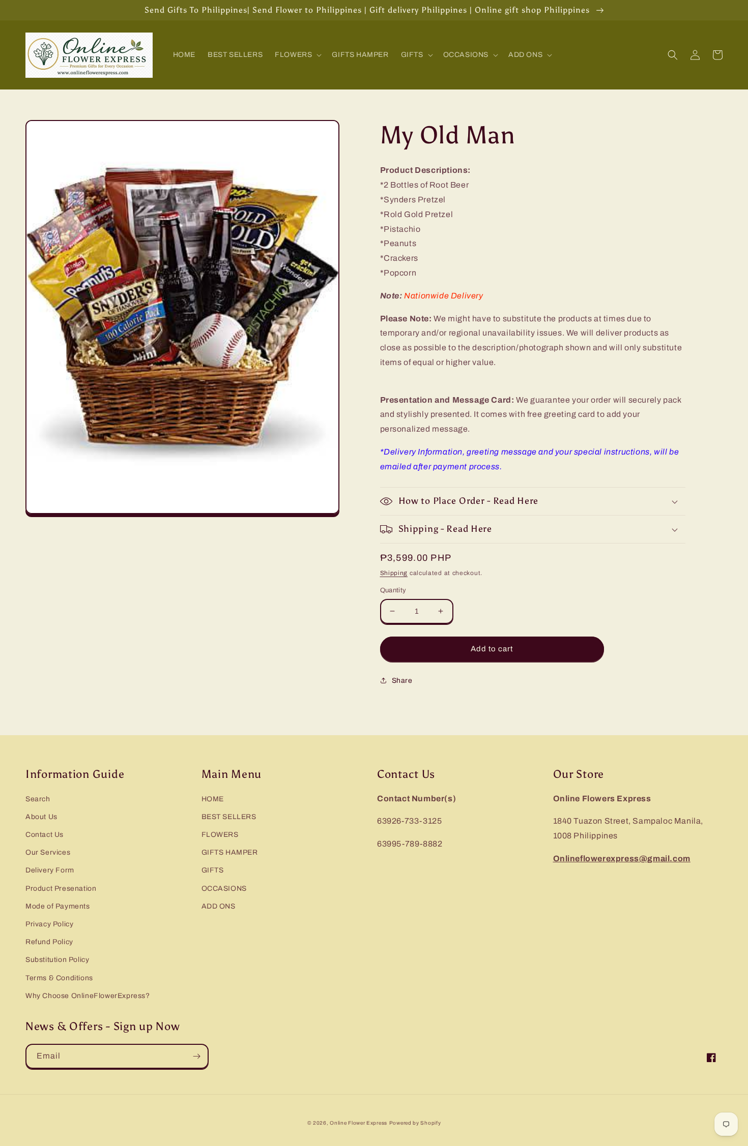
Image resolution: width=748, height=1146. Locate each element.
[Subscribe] (196, 1056)
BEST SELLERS (229, 817)
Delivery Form (49, 870)
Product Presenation (60, 888)
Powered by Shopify (415, 1123)
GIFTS (213, 870)
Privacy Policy (49, 924)
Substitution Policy (57, 959)
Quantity (393, 590)
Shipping (394, 573)
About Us (41, 817)
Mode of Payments (57, 906)
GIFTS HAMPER (230, 852)
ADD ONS (219, 906)
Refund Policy (49, 942)
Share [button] (402, 680)
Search (37, 799)
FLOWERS (220, 834)
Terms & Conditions (59, 978)
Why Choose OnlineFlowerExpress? (87, 996)
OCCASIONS (224, 888)
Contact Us (44, 834)
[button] (297, 55)
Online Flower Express (358, 1123)
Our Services (47, 852)
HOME (213, 799)
